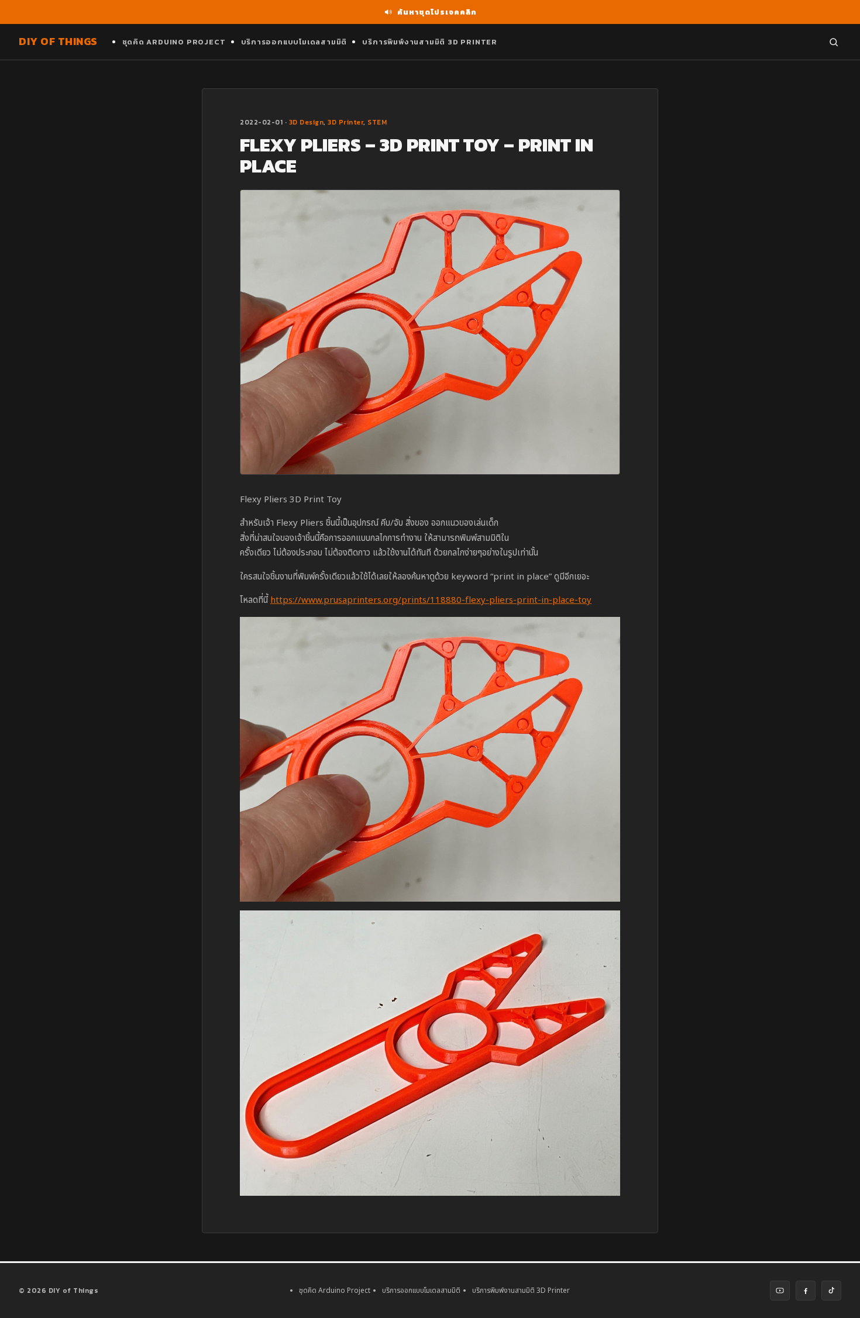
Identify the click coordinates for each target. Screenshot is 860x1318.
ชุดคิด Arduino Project (174, 41)
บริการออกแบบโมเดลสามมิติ (294, 41)
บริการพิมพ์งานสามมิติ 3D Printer (429, 41)
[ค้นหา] (833, 42)
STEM (377, 122)
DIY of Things (58, 41)
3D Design (306, 122)
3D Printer (345, 122)
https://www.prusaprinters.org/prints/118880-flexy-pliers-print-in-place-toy (430, 600)
